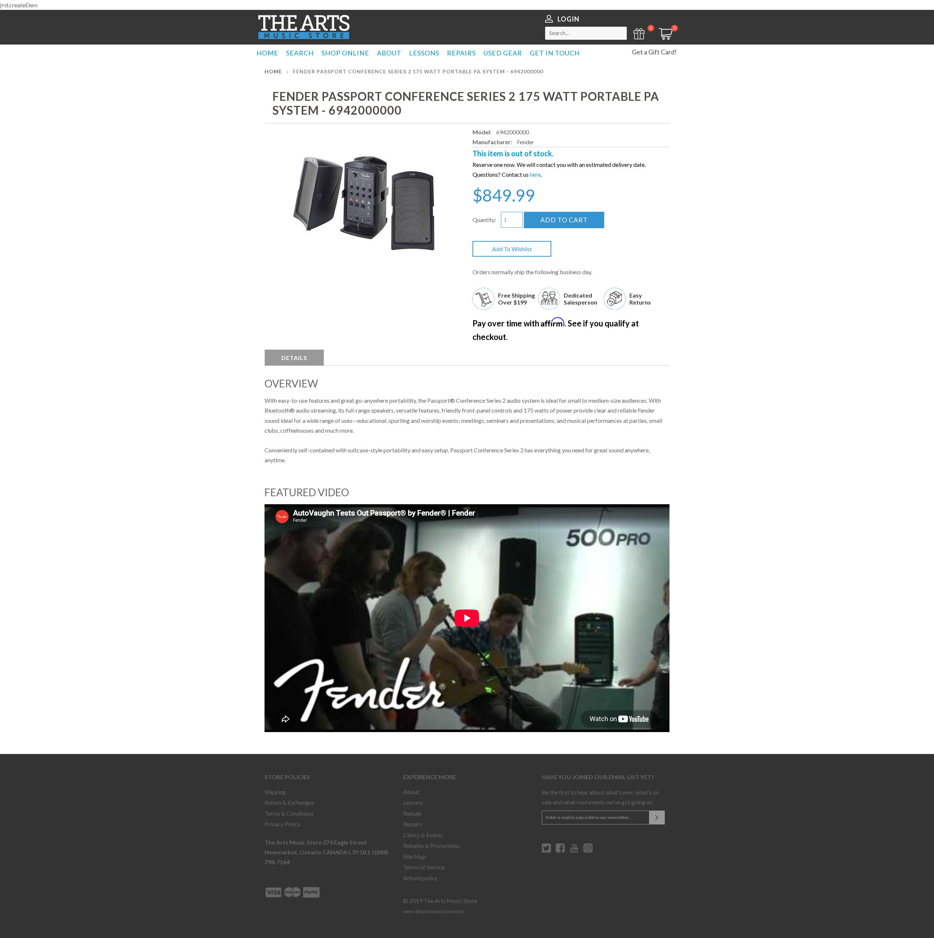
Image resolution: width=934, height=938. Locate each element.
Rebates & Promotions (431, 845)
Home (273, 71)
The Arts (304, 27)
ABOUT (389, 53)
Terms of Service (424, 867)
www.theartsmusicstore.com (433, 911)
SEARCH (300, 53)
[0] (663, 37)
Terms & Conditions (289, 813)
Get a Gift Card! (654, 52)
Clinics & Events (423, 834)
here (535, 174)
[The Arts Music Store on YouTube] (574, 851)
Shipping (275, 791)
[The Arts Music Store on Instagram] (588, 851)
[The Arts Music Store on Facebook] (560, 851)
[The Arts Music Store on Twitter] (546, 851)
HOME (267, 53)
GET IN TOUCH (555, 53)
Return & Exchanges (289, 802)
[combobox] (586, 33)
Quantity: (484, 219)
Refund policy (420, 877)
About (411, 791)
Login (568, 19)
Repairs (412, 823)
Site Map (414, 856)
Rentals (412, 813)
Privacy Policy (282, 823)
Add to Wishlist (512, 248)
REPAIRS (461, 53)
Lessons (413, 802)
